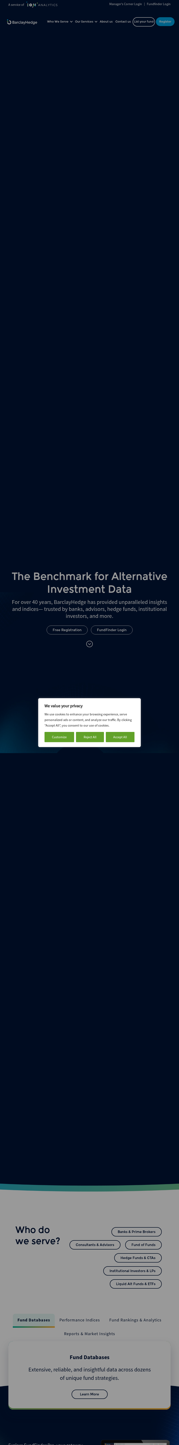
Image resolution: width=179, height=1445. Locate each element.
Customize (59, 737)
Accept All (120, 737)
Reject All (90, 737)
